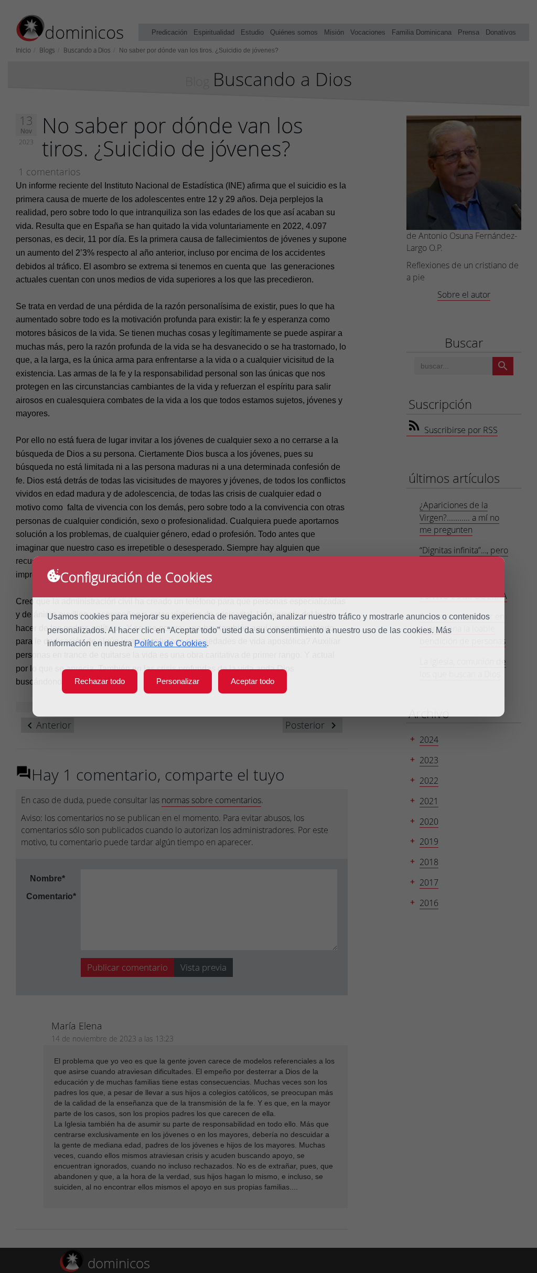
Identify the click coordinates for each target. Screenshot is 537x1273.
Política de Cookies (170, 643)
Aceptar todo (252, 681)
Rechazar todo (99, 681)
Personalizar (177, 681)
